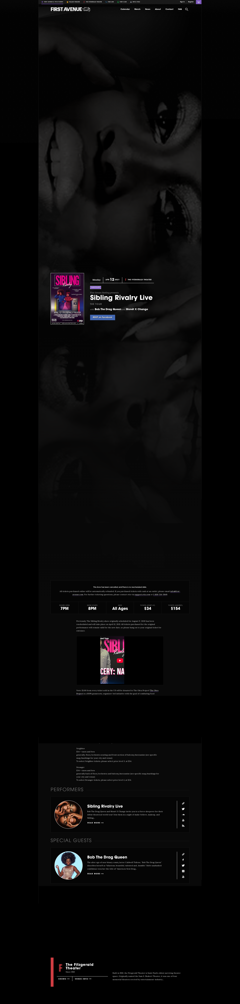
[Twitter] (183, 809)
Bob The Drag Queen (107, 857)
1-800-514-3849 (160, 594)
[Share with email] (140, 998)
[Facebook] (183, 860)
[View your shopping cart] (198, 2)
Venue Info (81, 979)
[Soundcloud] (183, 814)
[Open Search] (186, 9)
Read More (93, 823)
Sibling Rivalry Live (105, 806)
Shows (62, 979)
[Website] (183, 803)
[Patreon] (183, 825)
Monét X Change (103, 897)
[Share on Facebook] (126, 998)
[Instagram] (183, 871)
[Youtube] (183, 820)
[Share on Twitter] (133, 998)
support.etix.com (142, 594)
